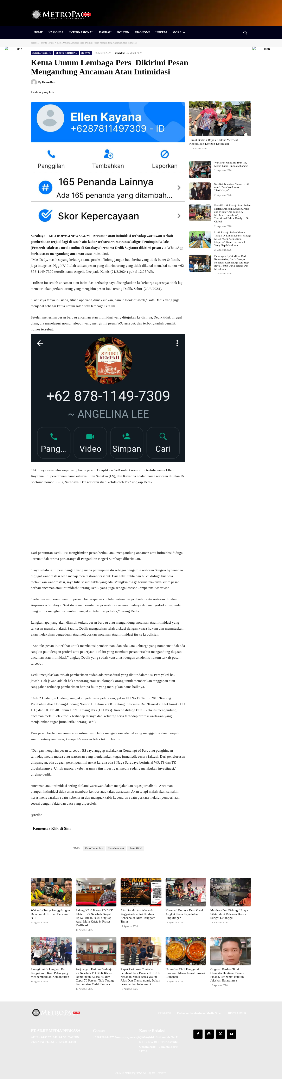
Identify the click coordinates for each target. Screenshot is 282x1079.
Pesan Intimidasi (116, 848)
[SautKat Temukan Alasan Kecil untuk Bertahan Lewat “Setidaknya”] (200, 191)
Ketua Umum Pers (94, 848)
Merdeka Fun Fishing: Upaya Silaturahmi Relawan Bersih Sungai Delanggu (229, 914)
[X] (218, 82)
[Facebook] (209, 82)
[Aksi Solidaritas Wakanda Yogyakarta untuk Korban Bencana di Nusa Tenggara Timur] (141, 892)
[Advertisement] (108, 519)
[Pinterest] (228, 82)
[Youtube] (231, 1034)
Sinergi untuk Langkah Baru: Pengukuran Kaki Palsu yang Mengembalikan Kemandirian (50, 973)
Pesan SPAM (136, 848)
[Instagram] (209, 1034)
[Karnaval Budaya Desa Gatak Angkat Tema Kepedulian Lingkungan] (186, 892)
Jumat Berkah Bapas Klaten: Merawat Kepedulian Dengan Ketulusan (213, 141)
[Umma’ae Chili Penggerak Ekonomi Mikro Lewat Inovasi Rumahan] (186, 951)
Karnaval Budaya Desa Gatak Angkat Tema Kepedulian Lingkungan (185, 914)
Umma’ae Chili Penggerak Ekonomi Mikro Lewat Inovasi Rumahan (185, 973)
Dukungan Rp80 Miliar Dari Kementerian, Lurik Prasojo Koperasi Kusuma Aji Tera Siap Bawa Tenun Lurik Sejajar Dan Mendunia (231, 262)
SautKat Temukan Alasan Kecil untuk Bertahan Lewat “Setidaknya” (231, 187)
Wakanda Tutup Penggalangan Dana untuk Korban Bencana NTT (50, 914)
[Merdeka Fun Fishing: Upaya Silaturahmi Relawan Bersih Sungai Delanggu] (230, 892)
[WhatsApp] (247, 82)
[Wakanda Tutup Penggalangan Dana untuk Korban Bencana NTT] (51, 892)
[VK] (237, 82)
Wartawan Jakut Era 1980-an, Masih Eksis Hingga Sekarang (231, 164)
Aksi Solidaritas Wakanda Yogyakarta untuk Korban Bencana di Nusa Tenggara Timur (138, 916)
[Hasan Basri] (34, 82)
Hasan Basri (49, 82)
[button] (245, 32)
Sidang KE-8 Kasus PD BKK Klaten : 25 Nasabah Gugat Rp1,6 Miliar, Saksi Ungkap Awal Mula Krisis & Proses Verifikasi (94, 918)
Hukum (85, 53)
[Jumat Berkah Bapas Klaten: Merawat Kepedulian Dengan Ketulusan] (220, 118)
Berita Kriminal (66, 53)
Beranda (35, 42)
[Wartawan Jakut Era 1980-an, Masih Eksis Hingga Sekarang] (200, 169)
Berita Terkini (47, 42)
